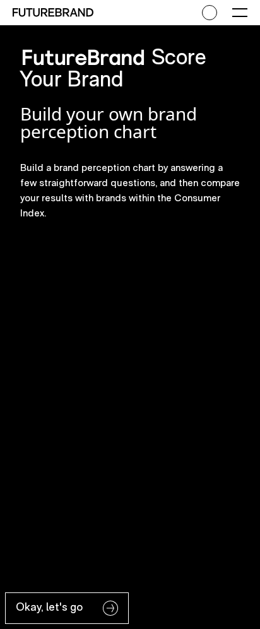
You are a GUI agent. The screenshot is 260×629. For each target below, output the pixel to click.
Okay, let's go (49, 606)
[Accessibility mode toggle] (209, 12)
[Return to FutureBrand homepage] (53, 12)
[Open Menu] (239, 12)
